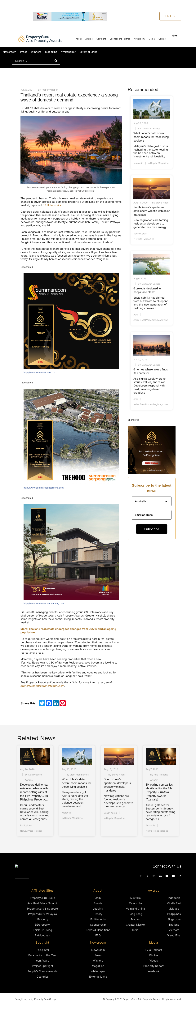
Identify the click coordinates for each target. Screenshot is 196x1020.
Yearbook (153, 971)
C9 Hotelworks (51, 205)
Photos (153, 955)
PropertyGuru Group (42, 897)
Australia (150, 825)
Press (23, 51)
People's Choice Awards (43, 971)
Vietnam (174, 930)
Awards (89, 38)
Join (97, 897)
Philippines (26, 825)
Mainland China (135, 908)
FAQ (97, 935)
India (135, 930)
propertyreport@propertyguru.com (42, 685)
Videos (153, 960)
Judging (98, 908)
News (23, 830)
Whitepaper (68, 51)
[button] (152, 501)
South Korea (140, 233)
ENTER (170, 16)
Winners (36, 51)
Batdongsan (42, 935)
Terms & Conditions (98, 930)
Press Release (34, 830)
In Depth (152, 163)
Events (98, 903)
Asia (135, 314)
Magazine (51, 51)
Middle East (174, 903)
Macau (135, 919)
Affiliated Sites (42, 890)
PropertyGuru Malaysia (42, 913)
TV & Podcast (153, 949)
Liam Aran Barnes (150, 128)
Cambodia (135, 903)
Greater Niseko (135, 924)
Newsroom (139, 38)
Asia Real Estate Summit (42, 903)
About (79, 38)
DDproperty (42, 924)
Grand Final (174, 935)
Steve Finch (162, 202)
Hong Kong (135, 913)
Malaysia (138, 163)
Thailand (174, 924)
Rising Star (42, 949)
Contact (162, 38)
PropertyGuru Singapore (42, 908)
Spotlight (101, 38)
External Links (88, 51)
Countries (42, 976)
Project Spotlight (42, 965)
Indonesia (174, 897)
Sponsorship (98, 924)
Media (152, 38)
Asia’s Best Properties (144, 319)
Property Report (50, 89)
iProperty (42, 919)
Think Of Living (42, 930)
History (98, 913)
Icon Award (42, 960)
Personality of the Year (42, 955)
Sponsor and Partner (120, 38)
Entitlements (98, 919)
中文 (174, 35)
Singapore (173, 919)
